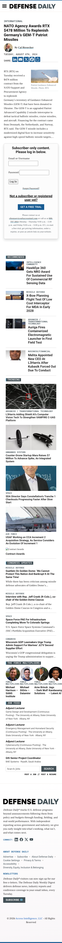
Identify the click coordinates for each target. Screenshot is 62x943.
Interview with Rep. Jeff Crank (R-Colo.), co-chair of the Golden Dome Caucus (31, 598)
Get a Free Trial (31, 206)
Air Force (11, 534)
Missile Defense (15, 568)
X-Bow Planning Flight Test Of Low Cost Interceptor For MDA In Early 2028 (39, 303)
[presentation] (13, 673)
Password (13, 172)
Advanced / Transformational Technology (29, 411)
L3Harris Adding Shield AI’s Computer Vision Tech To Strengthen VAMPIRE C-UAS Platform (30, 417)
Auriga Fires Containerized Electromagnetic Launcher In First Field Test (40, 334)
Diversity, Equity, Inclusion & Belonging (23, 867)
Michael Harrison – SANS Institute (12, 692)
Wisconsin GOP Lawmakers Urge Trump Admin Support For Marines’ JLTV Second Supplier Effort (29, 645)
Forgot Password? (31, 188)
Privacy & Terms (32, 860)
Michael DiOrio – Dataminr (25, 690)
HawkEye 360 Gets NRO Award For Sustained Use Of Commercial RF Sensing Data (39, 275)
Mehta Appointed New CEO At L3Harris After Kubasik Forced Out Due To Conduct (42, 362)
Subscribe (22, 856)
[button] (4, 6)
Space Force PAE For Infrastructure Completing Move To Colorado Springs (28, 621)
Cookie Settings (11, 860)
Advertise (8, 856)
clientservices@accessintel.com (23, 218)
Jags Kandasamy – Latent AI (55, 690)
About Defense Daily (42, 856)
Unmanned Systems (16, 452)
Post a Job (30, 774)
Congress (11, 639)
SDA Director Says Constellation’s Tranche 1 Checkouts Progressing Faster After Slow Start (31, 499)
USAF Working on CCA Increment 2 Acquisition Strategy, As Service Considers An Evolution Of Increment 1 (30, 540)
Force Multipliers (12, 683)
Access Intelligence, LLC (28, 918)
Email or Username (19, 158)
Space (9, 493)
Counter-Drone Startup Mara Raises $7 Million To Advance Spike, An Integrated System (28, 458)
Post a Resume (48, 774)
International (13, 21)
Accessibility (10, 863)
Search (49, 768)
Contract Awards (15, 553)
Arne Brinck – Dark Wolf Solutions (41, 690)
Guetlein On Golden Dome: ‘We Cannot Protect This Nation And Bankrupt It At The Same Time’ (30, 573)
